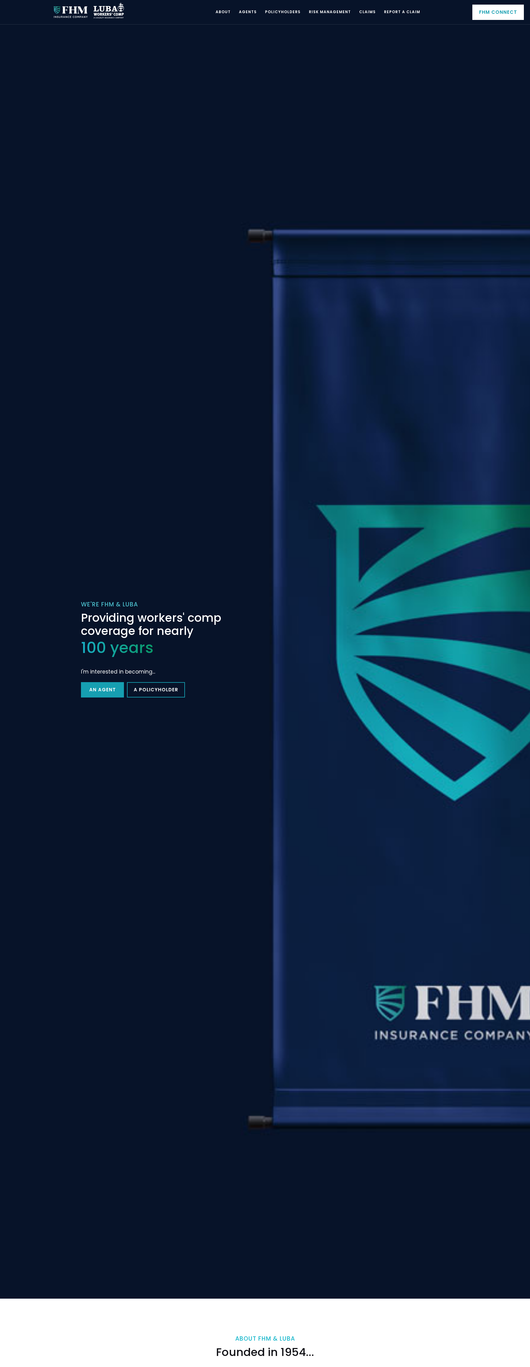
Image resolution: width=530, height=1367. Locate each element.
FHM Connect (498, 12)
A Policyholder (156, 689)
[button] (223, 12)
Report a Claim (402, 11)
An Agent (102, 689)
